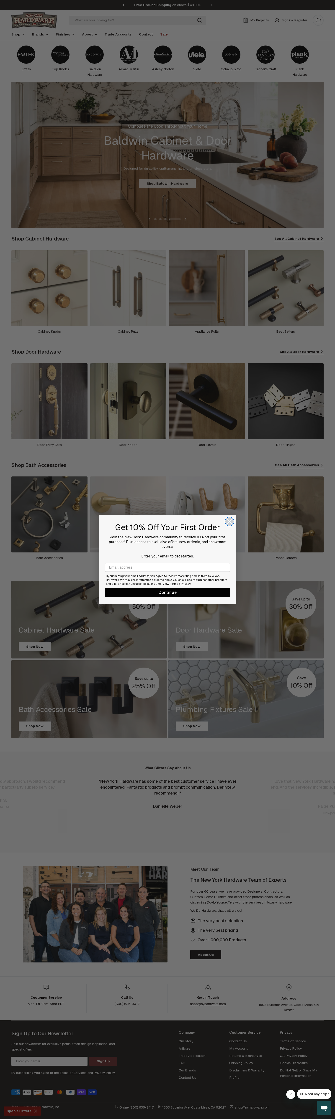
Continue (167, 592)
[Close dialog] (229, 521)
